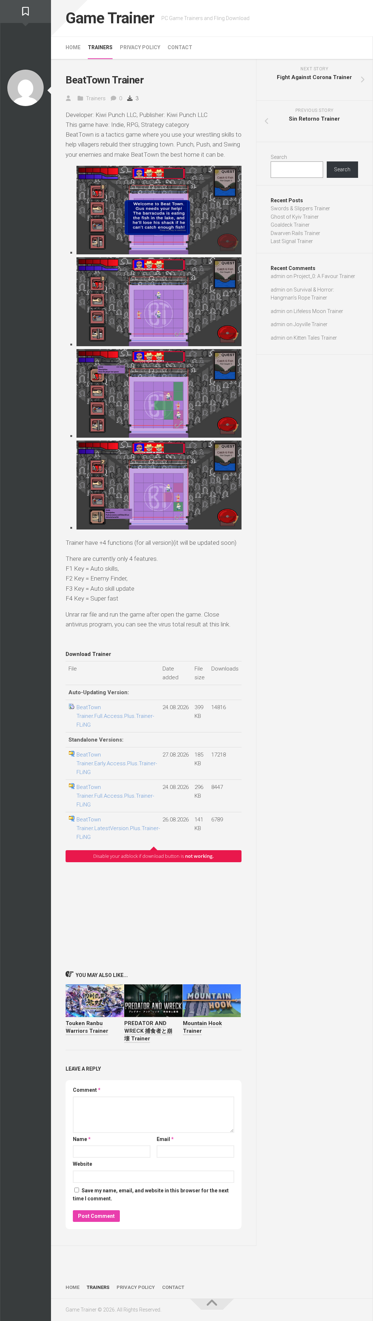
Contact (180, 47)
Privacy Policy (140, 47)
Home (73, 47)
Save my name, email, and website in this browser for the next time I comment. (151, 1195)
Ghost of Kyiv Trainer (295, 217)
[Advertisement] (154, 916)
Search (279, 157)
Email (165, 1139)
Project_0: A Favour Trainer (324, 276)
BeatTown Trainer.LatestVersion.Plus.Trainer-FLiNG (118, 828)
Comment (87, 1090)
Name (82, 1139)
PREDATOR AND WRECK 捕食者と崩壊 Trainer (148, 1031)
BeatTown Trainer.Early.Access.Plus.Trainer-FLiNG (116, 763)
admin (278, 276)
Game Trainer (110, 18)
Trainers (100, 47)
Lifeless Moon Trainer (318, 311)
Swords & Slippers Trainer (300, 208)
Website (82, 1164)
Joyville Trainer (310, 324)
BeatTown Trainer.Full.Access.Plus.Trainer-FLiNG (115, 716)
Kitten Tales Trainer (315, 338)
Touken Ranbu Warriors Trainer (87, 1027)
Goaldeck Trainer (290, 225)
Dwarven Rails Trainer (295, 233)
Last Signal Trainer (292, 241)
